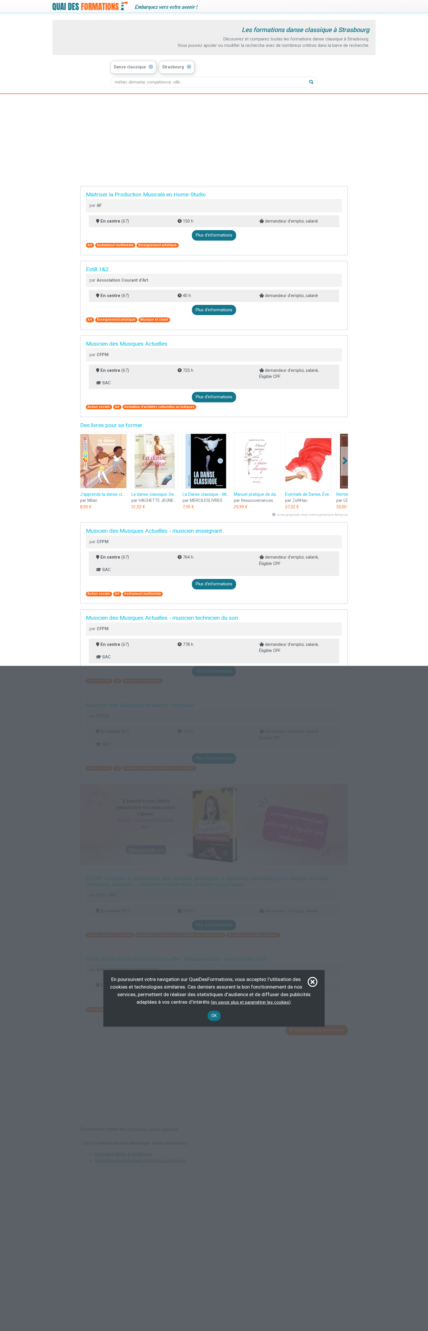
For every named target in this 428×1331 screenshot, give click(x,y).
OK (214, 1015)
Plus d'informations (214, 235)
